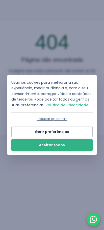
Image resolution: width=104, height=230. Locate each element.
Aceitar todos (52, 145)
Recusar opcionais (52, 118)
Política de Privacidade (66, 105)
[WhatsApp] (93, 219)
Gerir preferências (52, 131)
